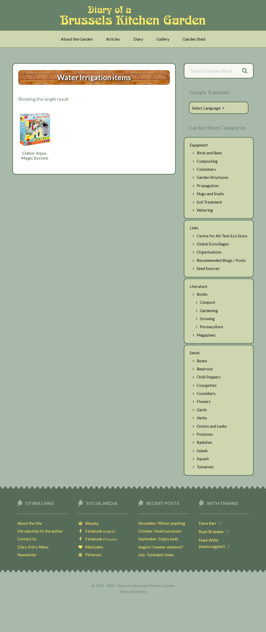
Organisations (209, 252)
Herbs (202, 417)
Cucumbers (206, 393)
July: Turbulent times (156, 554)
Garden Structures (212, 177)
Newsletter (27, 554)
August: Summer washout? (160, 547)
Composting (207, 161)
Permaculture (211, 326)
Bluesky (91, 523)
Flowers (204, 401)
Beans (202, 360)
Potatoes (205, 434)
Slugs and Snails (210, 193)
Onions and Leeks (212, 426)
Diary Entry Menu (32, 547)
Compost (207, 302)
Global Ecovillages (213, 244)
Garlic (202, 409)
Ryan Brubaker (211, 531)
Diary (138, 38)
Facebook (99, 531)
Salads (202, 450)
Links (194, 227)
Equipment (199, 145)
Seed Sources (208, 268)
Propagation (208, 185)
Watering (205, 210)
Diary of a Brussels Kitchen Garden (134, 15)
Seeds (195, 352)
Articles (113, 38)
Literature (198, 286)
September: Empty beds (158, 538)
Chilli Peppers (209, 377)
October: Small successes (160, 531)
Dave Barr (208, 523)
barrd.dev (139, 591)
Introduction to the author (40, 531)
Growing (207, 318)
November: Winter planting (161, 523)
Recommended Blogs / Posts (221, 260)
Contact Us (27, 538)
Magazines (206, 335)
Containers (206, 169)
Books (202, 294)
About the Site (29, 523)
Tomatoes (205, 466)
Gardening (209, 310)
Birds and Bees (209, 152)
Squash (203, 458)
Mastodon (93, 547)
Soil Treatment (209, 202)
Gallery (162, 38)
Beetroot (205, 368)
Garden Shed (194, 38)
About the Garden (77, 38)
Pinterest (92, 554)
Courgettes (207, 385)
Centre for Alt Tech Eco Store (222, 235)
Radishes (204, 442)
